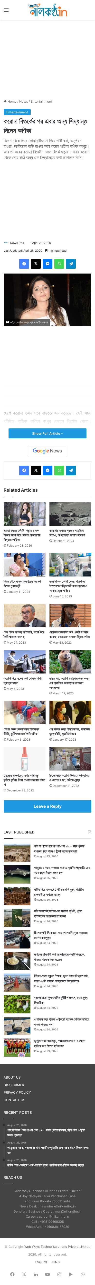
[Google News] (47, 451)
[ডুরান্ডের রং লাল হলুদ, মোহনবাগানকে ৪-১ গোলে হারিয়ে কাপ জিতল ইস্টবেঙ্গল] (17, 1047)
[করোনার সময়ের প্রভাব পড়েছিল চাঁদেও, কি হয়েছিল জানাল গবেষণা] (70, 514)
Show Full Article (46, 433)
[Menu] (6, 11)
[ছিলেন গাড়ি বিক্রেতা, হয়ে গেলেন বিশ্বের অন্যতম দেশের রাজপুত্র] (17, 939)
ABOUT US (12, 1077)
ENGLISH (41, 1262)
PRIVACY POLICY (17, 1092)
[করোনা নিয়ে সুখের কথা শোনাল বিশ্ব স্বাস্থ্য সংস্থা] (25, 662)
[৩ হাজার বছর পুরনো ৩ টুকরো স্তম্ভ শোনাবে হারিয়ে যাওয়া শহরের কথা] (17, 1026)
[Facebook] (24, 264)
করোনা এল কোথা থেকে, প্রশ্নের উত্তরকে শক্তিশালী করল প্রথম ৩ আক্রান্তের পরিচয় (68, 586)
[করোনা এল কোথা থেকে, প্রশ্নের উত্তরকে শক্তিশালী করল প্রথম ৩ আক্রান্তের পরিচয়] (70, 564)
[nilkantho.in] (47, 9)
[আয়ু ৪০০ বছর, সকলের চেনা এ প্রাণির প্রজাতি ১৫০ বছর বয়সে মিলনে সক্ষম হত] (17, 874)
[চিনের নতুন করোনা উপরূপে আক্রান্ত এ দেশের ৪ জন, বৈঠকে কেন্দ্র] (70, 759)
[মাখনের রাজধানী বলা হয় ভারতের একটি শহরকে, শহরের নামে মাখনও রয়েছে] (17, 961)
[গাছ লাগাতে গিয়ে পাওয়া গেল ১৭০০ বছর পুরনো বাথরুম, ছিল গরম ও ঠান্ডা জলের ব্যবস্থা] (17, 853)
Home (12, 101)
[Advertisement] (47, 59)
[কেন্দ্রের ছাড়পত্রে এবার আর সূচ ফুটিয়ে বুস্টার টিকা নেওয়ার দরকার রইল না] (25, 759)
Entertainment (41, 101)
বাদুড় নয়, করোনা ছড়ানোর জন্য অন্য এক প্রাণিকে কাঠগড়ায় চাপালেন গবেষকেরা (69, 683)
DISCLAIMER (14, 1085)
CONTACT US (14, 1100)
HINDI (56, 1262)
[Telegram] (71, 264)
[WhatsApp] (59, 264)
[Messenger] (47, 264)
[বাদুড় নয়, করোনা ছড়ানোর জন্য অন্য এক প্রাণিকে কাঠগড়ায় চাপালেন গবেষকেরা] (70, 662)
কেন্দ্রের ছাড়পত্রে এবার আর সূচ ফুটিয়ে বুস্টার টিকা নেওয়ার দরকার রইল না (24, 780)
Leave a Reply (48, 806)
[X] (36, 264)
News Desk (18, 243)
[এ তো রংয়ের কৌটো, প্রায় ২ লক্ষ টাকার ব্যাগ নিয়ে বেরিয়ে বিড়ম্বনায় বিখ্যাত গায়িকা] (25, 514)
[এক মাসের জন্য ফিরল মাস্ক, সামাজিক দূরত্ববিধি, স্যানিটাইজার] (70, 712)
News (23, 101)
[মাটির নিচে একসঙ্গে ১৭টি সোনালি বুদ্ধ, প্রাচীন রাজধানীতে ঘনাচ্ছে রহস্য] (17, 896)
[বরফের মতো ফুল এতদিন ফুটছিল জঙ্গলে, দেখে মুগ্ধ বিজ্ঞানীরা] (17, 1004)
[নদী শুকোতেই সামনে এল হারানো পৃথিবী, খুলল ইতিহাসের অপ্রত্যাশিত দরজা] (17, 918)
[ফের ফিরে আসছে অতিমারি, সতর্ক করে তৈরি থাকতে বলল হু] (25, 615)
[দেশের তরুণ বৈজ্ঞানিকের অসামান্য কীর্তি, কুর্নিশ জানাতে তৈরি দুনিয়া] (25, 712)
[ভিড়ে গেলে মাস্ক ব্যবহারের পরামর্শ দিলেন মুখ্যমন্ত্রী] (25, 564)
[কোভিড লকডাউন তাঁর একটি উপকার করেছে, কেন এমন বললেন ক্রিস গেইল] (70, 615)
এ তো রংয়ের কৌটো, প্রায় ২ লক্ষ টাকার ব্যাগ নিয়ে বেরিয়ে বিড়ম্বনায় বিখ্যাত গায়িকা (22, 535)
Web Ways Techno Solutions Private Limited (57, 1247)
